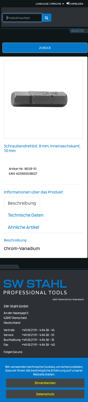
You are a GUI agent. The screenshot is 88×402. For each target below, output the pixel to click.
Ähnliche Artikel (23, 227)
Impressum (78, 299)
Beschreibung (22, 203)
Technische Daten (26, 215)
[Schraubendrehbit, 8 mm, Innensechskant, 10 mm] (40, 99)
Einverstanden (45, 383)
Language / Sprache (49, 3)
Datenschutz (45, 394)
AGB (55, 299)
